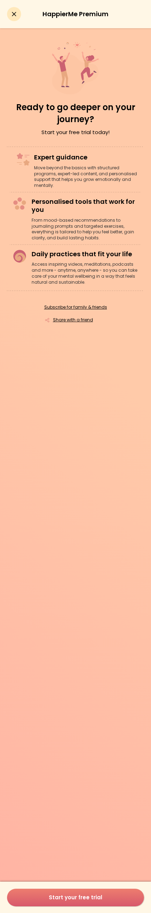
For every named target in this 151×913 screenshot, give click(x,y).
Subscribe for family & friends (75, 307)
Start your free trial (75, 897)
